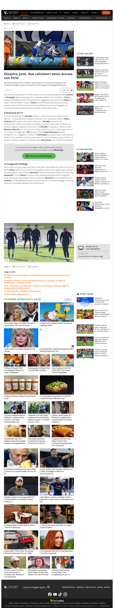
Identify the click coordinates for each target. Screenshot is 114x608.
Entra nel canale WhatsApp (40, 156)
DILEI (71, 603)
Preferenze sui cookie (40, 606)
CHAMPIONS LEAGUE (55, 18)
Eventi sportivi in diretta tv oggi (91, 256)
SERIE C (26, 18)
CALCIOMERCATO (37, 12)
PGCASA (47, 603)
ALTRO (94, 12)
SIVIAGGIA (77, 603)
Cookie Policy (29, 606)
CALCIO (24, 12)
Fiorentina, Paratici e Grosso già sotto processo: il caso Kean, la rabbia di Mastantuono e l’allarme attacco (34, 281)
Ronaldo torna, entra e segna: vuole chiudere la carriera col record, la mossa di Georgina (37, 276)
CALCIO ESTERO (102, 18)
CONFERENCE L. (86, 18)
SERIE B (16, 18)
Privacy (22, 606)
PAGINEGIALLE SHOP (37, 603)
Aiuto (49, 606)
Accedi (106, 13)
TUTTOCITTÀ (65, 603)
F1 (61, 12)
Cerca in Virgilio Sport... (35, 587)
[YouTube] (55, 596)
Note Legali (15, 606)
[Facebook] (50, 596)
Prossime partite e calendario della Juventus (22, 291)
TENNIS (75, 12)
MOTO (66, 12)
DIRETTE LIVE (52, 12)
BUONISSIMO (94, 603)
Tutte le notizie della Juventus (16, 294)
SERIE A (7, 18)
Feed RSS (99, 587)
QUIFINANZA (85, 603)
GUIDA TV (85, 12)
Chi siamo (8, 606)
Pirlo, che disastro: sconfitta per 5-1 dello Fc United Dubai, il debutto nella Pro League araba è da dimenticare (36, 287)
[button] (110, 18)
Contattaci (80, 587)
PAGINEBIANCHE (56, 603)
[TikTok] (60, 596)
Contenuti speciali (68, 587)
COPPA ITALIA (38, 18)
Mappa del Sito (91, 587)
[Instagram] (65, 596)
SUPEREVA (102, 603)
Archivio (107, 587)
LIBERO (11, 603)
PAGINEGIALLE (25, 603)
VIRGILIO (17, 603)
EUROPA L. (71, 18)
